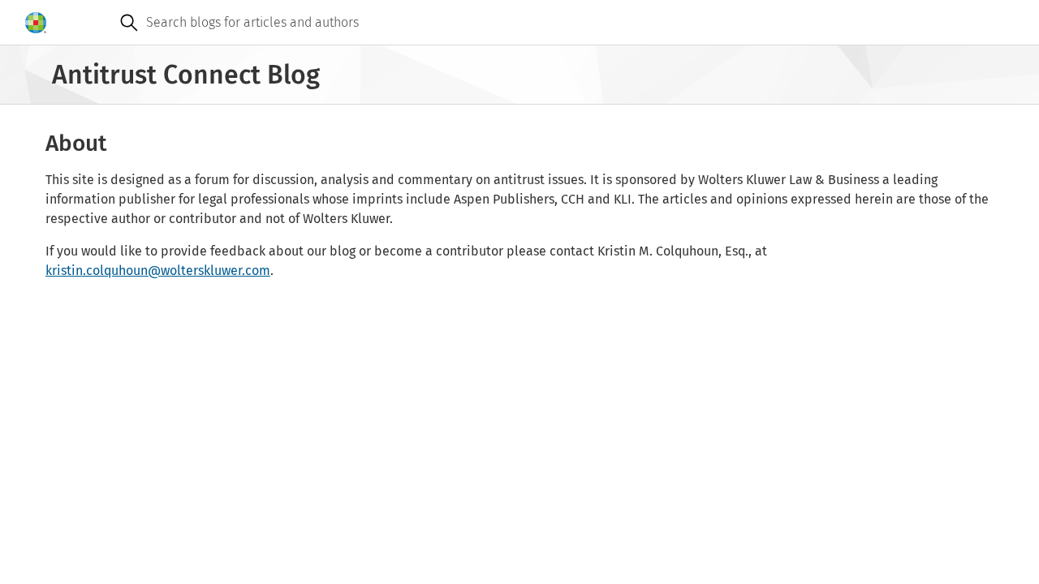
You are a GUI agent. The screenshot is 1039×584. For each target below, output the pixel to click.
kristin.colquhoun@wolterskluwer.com (157, 270)
